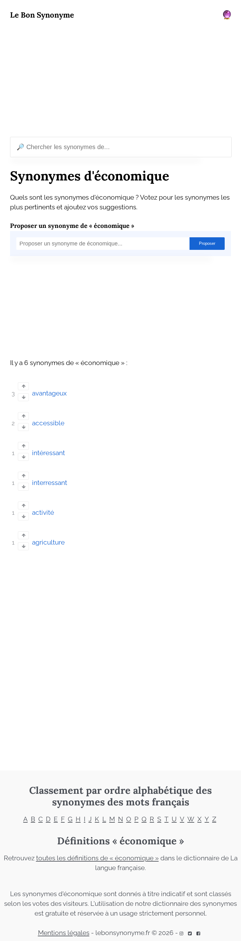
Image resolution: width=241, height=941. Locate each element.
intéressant (48, 453)
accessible (48, 423)
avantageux (49, 393)
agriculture (48, 542)
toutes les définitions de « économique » (97, 858)
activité (43, 512)
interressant (49, 483)
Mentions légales (63, 933)
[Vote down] (23, 397)
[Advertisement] (120, 80)
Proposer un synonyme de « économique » (72, 225)
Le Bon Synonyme (42, 15)
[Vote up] (23, 386)
